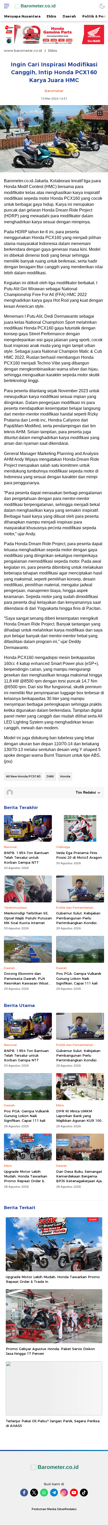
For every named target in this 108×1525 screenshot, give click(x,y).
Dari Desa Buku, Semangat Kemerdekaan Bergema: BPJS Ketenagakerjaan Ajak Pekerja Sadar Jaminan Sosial (80, 1181)
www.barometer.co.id (23, 50)
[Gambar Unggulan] (54, 171)
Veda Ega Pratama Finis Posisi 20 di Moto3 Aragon (79, 855)
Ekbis (52, 50)
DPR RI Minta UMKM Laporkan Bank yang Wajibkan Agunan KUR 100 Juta (78, 1118)
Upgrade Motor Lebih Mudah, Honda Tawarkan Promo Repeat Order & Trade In (25, 1178)
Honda (65, 776)
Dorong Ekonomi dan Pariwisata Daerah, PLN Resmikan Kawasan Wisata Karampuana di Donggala (27, 980)
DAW (50, 776)
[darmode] (102, 6)
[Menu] (5, 6)
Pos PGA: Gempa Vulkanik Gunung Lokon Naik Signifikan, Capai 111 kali (78, 978)
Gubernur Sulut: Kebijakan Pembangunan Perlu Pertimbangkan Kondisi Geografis (78, 920)
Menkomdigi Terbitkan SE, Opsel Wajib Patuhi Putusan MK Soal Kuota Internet (28, 918)
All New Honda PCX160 (23, 776)
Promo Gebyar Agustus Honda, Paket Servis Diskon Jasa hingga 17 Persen (50, 1351)
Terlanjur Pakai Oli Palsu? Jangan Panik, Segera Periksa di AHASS (53, 1423)
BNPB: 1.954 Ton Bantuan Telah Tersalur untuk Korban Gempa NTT (26, 857)
